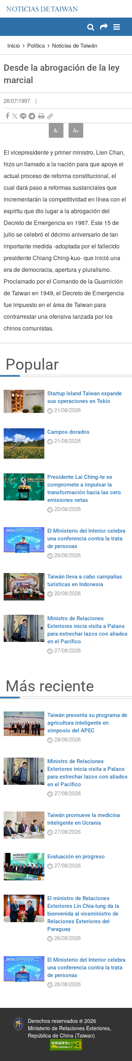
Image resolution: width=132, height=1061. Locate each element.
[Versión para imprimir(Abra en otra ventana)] (41, 116)
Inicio (13, 45)
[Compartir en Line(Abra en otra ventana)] (23, 116)
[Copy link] (50, 116)
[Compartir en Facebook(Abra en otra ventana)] (7, 116)
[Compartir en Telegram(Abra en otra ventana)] (31, 116)
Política (36, 45)
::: (8, 3)
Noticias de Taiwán (74, 45)
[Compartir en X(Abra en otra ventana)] (15, 116)
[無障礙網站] (66, 1043)
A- (56, 130)
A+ (76, 130)
